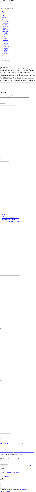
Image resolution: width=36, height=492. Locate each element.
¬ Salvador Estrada (5, 51)
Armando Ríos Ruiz (5, 23)
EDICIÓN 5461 (3, 216)
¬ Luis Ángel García (5, 48)
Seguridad (3, 54)
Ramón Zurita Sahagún (5, 32)
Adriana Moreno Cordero (6, 21)
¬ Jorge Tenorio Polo (5, 45)
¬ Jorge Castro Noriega (5, 44)
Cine (3, 14)
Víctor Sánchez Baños (5, 34)
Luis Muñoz (4, 30)
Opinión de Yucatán (4, 471)
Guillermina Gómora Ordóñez (6, 27)
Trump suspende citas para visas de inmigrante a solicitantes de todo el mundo (10, 218)
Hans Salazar (4, 28)
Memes (4, 15)
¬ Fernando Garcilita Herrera (6, 42)
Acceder (1, 491)
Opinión (4, 16)
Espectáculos (3, 13)
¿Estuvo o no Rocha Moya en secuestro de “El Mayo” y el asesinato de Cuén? (10, 217)
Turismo (3, 55)
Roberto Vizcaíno (5, 33)
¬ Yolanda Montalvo (5, 53)
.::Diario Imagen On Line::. (23, 489)
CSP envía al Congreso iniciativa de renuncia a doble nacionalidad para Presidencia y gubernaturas (13, 220)
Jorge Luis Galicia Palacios (6, 29)
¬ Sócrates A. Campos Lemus (6, 52)
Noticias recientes (2, 214)
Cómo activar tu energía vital (5, 457)
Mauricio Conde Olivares (6, 31)
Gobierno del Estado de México (5, 476)
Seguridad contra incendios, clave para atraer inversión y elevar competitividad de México (12, 221)
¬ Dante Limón (5, 39)
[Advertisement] (8, 90)
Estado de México (4, 17)
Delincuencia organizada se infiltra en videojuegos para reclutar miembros (12, 472)
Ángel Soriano (4, 22)
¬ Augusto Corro (5, 37)
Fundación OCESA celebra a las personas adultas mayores (8, 219)
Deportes (3, 12)
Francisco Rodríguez (5, 26)
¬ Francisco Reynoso (5, 43)
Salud (1, 455)
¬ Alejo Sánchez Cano (5, 35)
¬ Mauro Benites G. (5, 50)
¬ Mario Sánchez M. (5, 49)
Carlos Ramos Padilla (5, 24)
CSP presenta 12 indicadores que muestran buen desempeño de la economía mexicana (15, 443)
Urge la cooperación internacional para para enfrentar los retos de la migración (15, 471)
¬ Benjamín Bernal (5, 38)
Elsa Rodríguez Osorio (5, 25)
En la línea (3, 475)
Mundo (2, 19)
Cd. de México (3, 10)
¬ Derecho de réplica (5, 40)
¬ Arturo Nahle (4, 36)
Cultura (2, 11)
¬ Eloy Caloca (4, 41)
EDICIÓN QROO (4, 215)
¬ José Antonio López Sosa (6, 46)
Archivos (1, 479)
